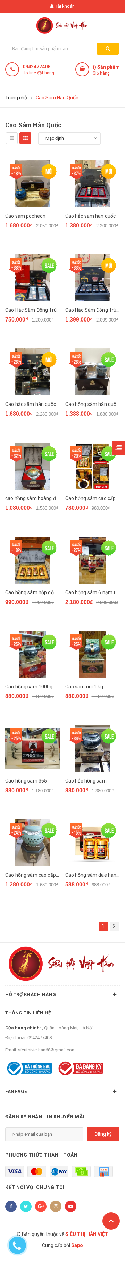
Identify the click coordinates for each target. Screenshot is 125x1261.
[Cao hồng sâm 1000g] (32, 654)
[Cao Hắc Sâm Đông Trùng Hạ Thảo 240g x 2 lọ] (32, 277)
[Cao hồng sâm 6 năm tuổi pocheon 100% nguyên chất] (92, 560)
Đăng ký (103, 1134)
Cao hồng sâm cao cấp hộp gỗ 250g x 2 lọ (92, 498)
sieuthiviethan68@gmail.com (47, 1049)
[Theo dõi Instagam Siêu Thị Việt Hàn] (55, 1206)
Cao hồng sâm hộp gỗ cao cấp (32, 592)
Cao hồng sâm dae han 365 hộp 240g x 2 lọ (92, 875)
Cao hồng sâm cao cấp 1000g (32, 875)
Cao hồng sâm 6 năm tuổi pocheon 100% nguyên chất (92, 592)
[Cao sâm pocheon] (32, 183)
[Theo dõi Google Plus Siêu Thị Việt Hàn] (41, 1206)
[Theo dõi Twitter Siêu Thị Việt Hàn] (26, 1206)
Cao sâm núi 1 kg (84, 686)
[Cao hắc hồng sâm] (92, 748)
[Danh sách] (12, 138)
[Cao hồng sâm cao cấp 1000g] (32, 842)
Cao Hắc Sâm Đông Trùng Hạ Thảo (92, 310)
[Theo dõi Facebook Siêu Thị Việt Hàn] (11, 1206)
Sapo (77, 1245)
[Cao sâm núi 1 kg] (92, 654)
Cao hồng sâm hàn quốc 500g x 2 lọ (92, 404)
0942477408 (36, 66)
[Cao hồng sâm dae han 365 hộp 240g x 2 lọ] (92, 842)
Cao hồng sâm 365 (26, 781)
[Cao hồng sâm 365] (32, 748)
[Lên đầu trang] (111, 1221)
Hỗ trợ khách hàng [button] (30, 994)
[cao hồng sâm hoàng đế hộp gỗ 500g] (32, 466)
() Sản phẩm (106, 70)
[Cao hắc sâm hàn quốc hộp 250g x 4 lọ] (92, 183)
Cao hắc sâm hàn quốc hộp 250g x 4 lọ (92, 216)
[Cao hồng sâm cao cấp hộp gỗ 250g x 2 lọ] (92, 466)
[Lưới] (25, 138)
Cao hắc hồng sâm (86, 781)
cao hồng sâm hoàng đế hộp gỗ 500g (32, 498)
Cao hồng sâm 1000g (29, 686)
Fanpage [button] (16, 1091)
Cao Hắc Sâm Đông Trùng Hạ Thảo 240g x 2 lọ (32, 310)
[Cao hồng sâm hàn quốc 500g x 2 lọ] (92, 371)
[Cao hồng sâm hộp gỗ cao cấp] (32, 560)
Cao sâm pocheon (25, 216)
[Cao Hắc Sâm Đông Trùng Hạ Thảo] (92, 277)
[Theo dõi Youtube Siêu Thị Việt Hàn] (70, 1206)
